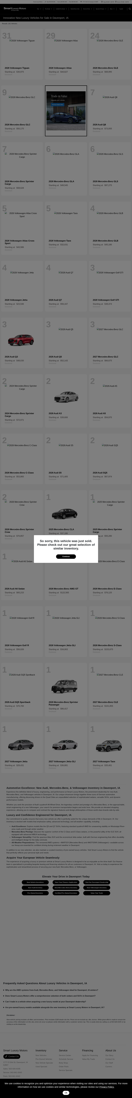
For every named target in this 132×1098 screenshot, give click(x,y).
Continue (66, 556)
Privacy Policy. (106, 1087)
